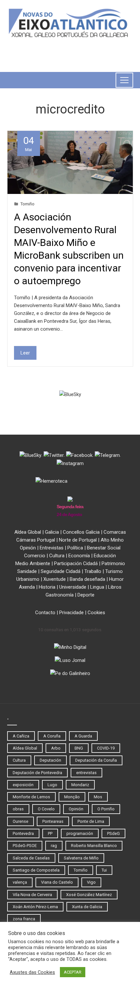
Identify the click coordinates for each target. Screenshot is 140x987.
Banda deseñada (87, 579)
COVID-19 (106, 748)
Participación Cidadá (76, 563)
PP (50, 833)
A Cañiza (21, 736)
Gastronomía (60, 595)
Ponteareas (52, 821)
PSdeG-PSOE (25, 845)
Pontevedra (23, 833)
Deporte (85, 595)
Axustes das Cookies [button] (32, 972)
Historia (47, 587)
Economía (79, 556)
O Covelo (46, 808)
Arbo (56, 748)
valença (20, 882)
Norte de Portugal (78, 540)
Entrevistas (51, 548)
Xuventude (54, 579)
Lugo (52, 784)
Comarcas (115, 532)
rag (54, 845)
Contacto (45, 612)
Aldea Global (27, 532)
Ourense (20, 821)
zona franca (24, 918)
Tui (104, 870)
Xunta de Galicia (87, 906)
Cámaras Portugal (35, 540)
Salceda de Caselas (31, 858)
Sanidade (27, 571)
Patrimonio (113, 563)
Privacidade (71, 612)
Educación (105, 556)
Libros (114, 587)
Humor (116, 579)
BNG (79, 748)
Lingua (97, 587)
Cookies (96, 612)
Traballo (92, 571)
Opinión (28, 548)
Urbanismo (27, 579)
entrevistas (86, 772)
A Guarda (83, 736)
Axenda (27, 587)
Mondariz (80, 784)
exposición (23, 784)
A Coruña (52, 736)
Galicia (52, 532)
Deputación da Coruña (96, 760)
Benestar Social (103, 548)
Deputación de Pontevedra (37, 772)
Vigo (91, 882)
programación (79, 833)
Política (75, 548)
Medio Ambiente (32, 563)
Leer (25, 353)
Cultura (56, 556)
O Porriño (106, 808)
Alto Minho (112, 540)
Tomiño (27, 203)
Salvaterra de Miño (81, 858)
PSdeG (113, 833)
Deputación (50, 760)
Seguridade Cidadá (60, 571)
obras (18, 808)
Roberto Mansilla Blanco (94, 845)
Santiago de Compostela (36, 870)
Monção (72, 796)
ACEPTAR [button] (72, 972)
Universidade (72, 587)
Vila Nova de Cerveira (32, 894)
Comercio (34, 556)
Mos (98, 796)
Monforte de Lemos (31, 796)
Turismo (114, 571)
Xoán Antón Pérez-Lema (35, 906)
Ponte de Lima (90, 821)
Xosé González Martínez (89, 894)
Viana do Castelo (57, 882)
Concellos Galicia (81, 532)
